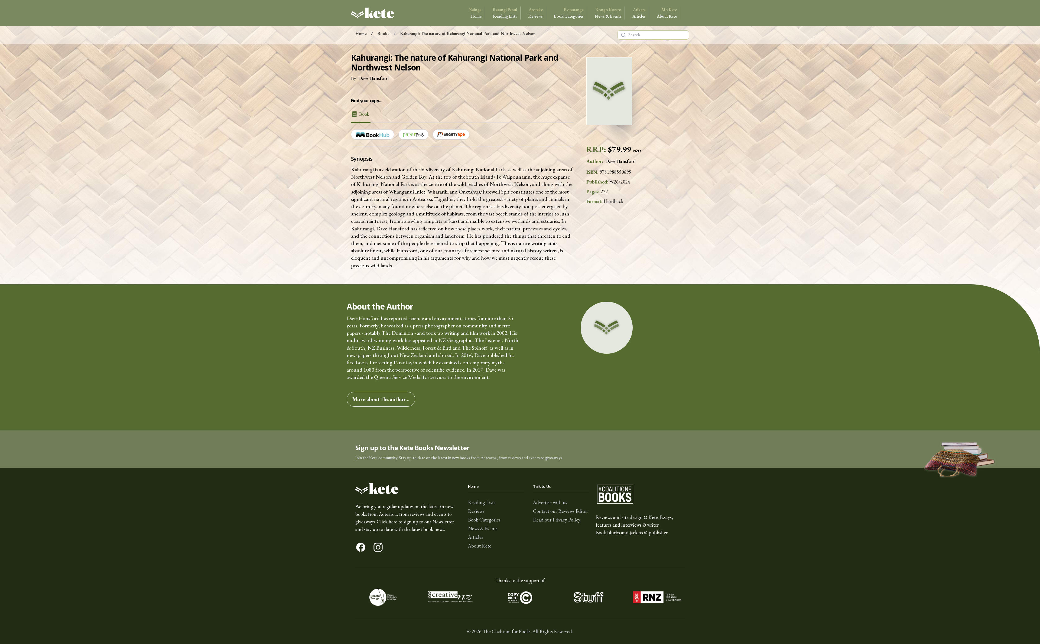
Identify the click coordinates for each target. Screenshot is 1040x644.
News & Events (608, 13)
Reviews (535, 13)
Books (383, 33)
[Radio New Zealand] (657, 597)
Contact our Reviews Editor (560, 511)
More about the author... (381, 399)
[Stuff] (588, 597)
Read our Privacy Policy (556, 520)
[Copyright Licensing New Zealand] (520, 597)
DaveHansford (373, 78)
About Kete (667, 13)
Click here (387, 522)
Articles (639, 13)
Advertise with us (550, 502)
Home (475, 13)
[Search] (623, 35)
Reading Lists (505, 13)
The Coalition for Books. (507, 631)
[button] (520, 449)
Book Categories (569, 13)
